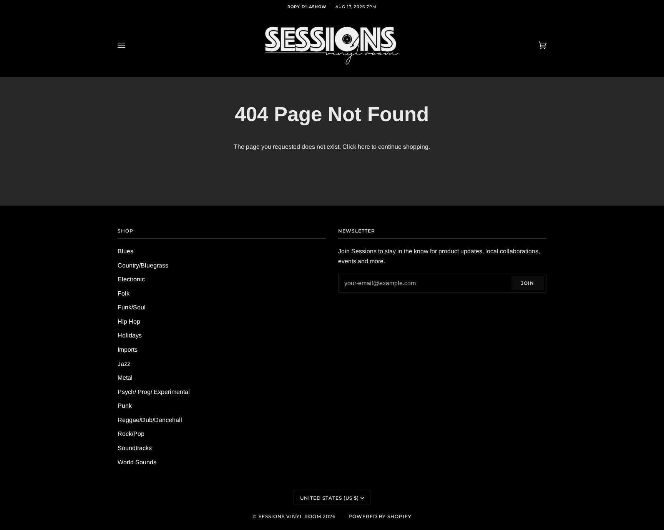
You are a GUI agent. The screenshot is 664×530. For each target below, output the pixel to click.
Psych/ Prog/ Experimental (154, 392)
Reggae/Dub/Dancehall (150, 420)
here (364, 146)
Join (527, 283)
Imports (128, 349)
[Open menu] (129, 45)
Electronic (131, 279)
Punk (125, 405)
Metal (125, 377)
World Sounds (137, 462)
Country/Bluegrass (143, 265)
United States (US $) (329, 498)
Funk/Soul (132, 307)
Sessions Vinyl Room (290, 516)
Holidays (130, 335)
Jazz (124, 364)
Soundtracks (135, 448)
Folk (123, 293)
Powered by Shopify (380, 516)
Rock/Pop (131, 433)
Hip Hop (129, 321)
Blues (125, 251)
